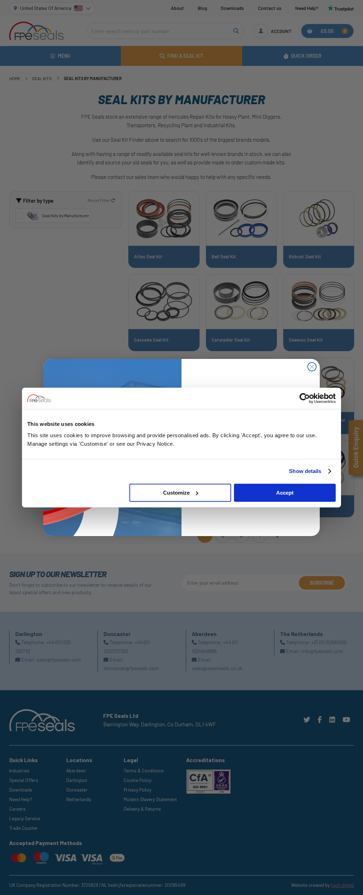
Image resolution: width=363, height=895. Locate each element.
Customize (176, 493)
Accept (285, 493)
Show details (305, 471)
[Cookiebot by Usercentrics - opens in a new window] (305, 398)
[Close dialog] (312, 366)
